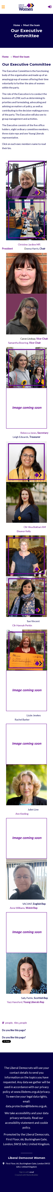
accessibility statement (19, 1122)
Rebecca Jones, (34, 432)
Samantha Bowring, (24, 342)
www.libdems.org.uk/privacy (32, 1091)
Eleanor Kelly (24, 531)
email (31, 1172)
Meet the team (31, 25)
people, (9, 1022)
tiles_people (20, 1022)
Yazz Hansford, (25, 1002)
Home (16, 25)
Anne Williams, (24, 907)
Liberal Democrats (37, 1134)
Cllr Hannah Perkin (22, 625)
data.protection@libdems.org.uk (26, 1106)
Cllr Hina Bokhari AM (35, 526)
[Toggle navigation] (3, 6)
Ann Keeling (21, 813)
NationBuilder (32, 1175)
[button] (49, 7)
